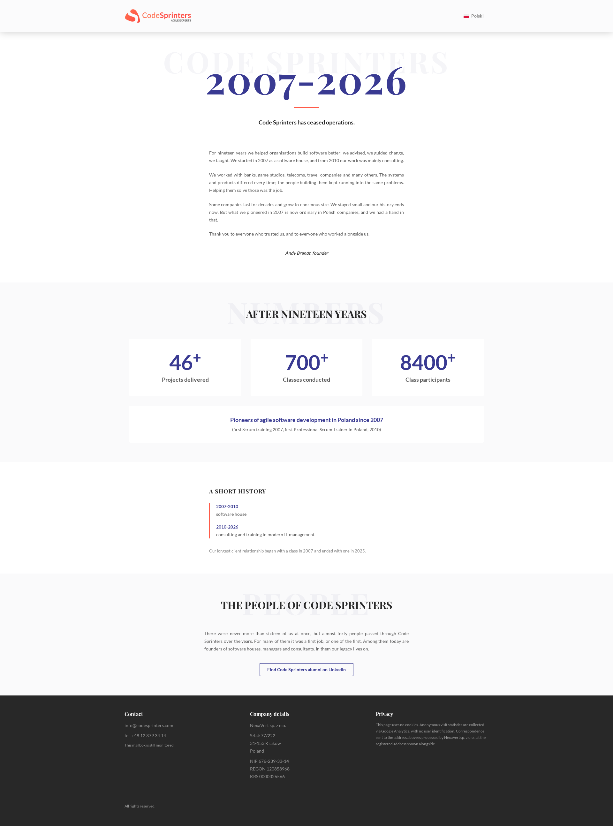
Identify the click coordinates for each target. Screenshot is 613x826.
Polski (477, 16)
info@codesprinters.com (149, 725)
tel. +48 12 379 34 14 (145, 735)
